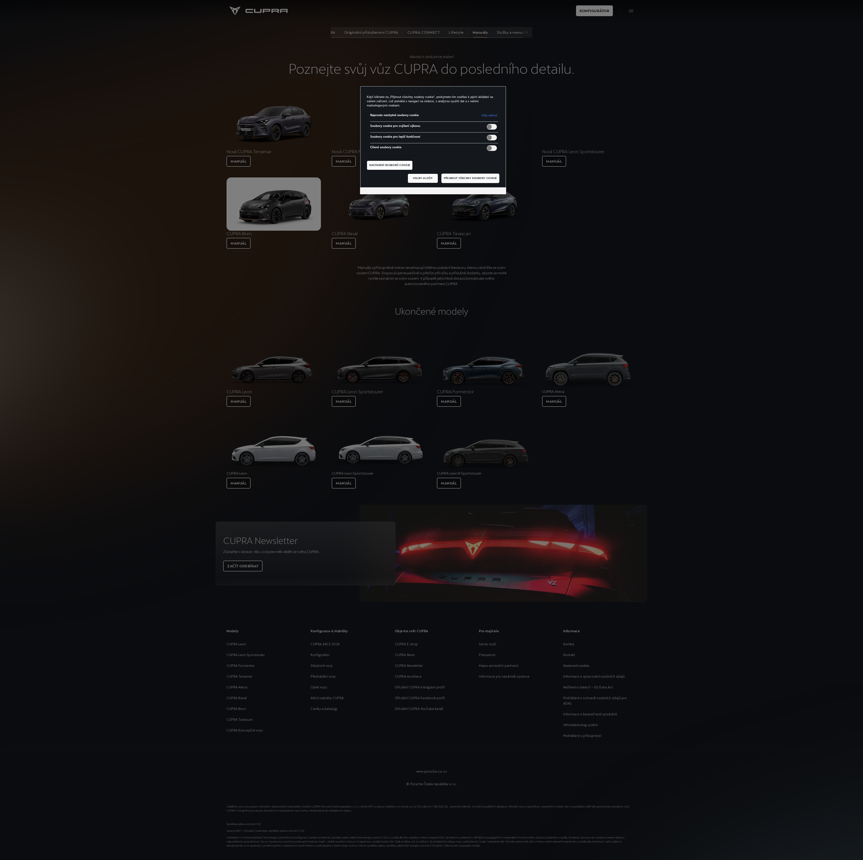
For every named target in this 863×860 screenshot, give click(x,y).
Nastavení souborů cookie (389, 165)
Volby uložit (423, 178)
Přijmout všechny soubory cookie (470, 178)
